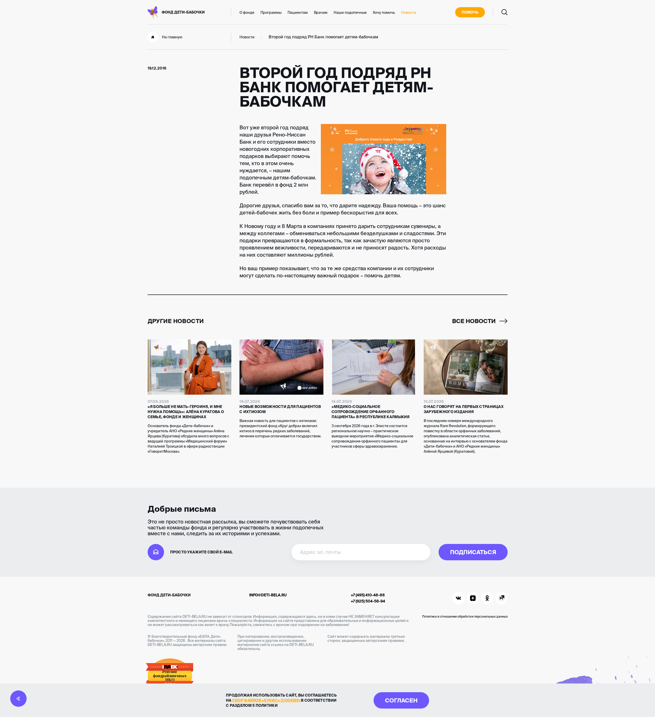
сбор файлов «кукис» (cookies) (266, 700)
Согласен (401, 700)
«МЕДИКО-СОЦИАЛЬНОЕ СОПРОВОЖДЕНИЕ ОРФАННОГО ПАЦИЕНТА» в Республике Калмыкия (371, 412)
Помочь (470, 12)
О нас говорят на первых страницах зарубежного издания (464, 409)
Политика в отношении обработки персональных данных (465, 616)
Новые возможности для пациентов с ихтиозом (280, 409)
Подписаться (473, 552)
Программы (270, 12)
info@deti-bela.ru (268, 595)
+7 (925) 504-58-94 (368, 601)
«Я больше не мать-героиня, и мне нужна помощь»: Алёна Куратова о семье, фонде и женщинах (186, 412)
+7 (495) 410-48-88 (368, 595)
